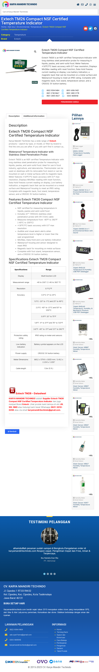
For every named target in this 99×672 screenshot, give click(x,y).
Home (3, 27)
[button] (95, 5)
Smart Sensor (79, 344)
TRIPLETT (78, 187)
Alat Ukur (11, 27)
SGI (10, 407)
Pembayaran (62, 643)
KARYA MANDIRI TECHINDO (22, 398)
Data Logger (79, 146)
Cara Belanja (62, 640)
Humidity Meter (80, 263)
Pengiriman (61, 646)
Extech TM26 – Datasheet (31, 393)
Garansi (60, 648)
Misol (76, 148)
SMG (15, 407)
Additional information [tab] (33, 116)
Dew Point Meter (80, 224)
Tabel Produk (62, 651)
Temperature (36, 27)
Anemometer (79, 185)
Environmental (23, 27)
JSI (61, 404)
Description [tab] (14, 116)
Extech (17, 39)
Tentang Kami (62, 632)
